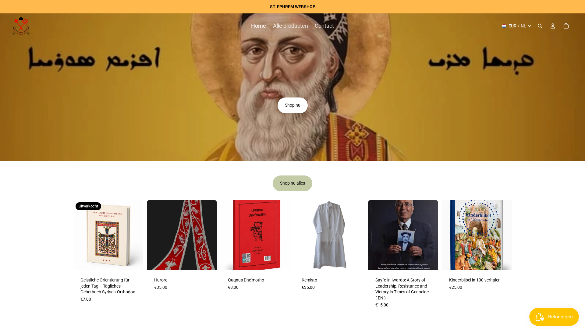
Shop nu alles (292, 183)
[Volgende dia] (210, 235)
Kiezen (212, 260)
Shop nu (292, 105)
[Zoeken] (540, 26)
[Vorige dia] (153, 235)
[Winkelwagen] (566, 26)
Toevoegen (286, 260)
